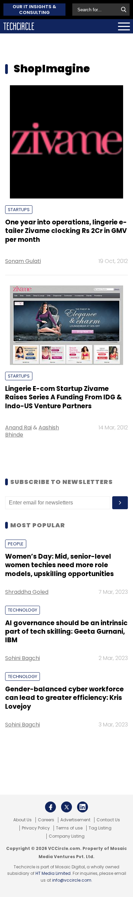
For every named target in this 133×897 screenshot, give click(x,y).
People (16, 544)
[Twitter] (66, 807)
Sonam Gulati (23, 261)
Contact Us (108, 820)
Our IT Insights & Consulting (34, 9)
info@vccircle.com (71, 880)
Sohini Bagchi (22, 658)
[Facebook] (50, 807)
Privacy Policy (36, 828)
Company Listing (67, 836)
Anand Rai (18, 427)
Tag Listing (100, 828)
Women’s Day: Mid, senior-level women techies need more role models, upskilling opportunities (59, 565)
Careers (46, 820)
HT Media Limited (53, 873)
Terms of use (69, 828)
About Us (22, 820)
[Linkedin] (82, 807)
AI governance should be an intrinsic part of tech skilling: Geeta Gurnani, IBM (66, 631)
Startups (19, 209)
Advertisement (75, 820)
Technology (22, 610)
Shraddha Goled (26, 592)
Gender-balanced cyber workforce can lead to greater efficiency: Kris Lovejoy (64, 698)
